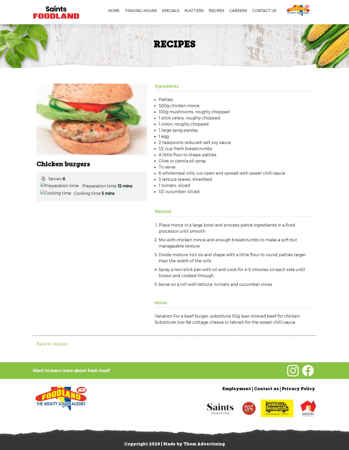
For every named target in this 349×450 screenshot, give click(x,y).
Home (114, 10)
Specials (170, 10)
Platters (194, 10)
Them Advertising (204, 444)
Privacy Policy (298, 389)
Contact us (264, 10)
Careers (238, 10)
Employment (236, 389)
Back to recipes (52, 343)
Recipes (216, 10)
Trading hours (141, 10)
